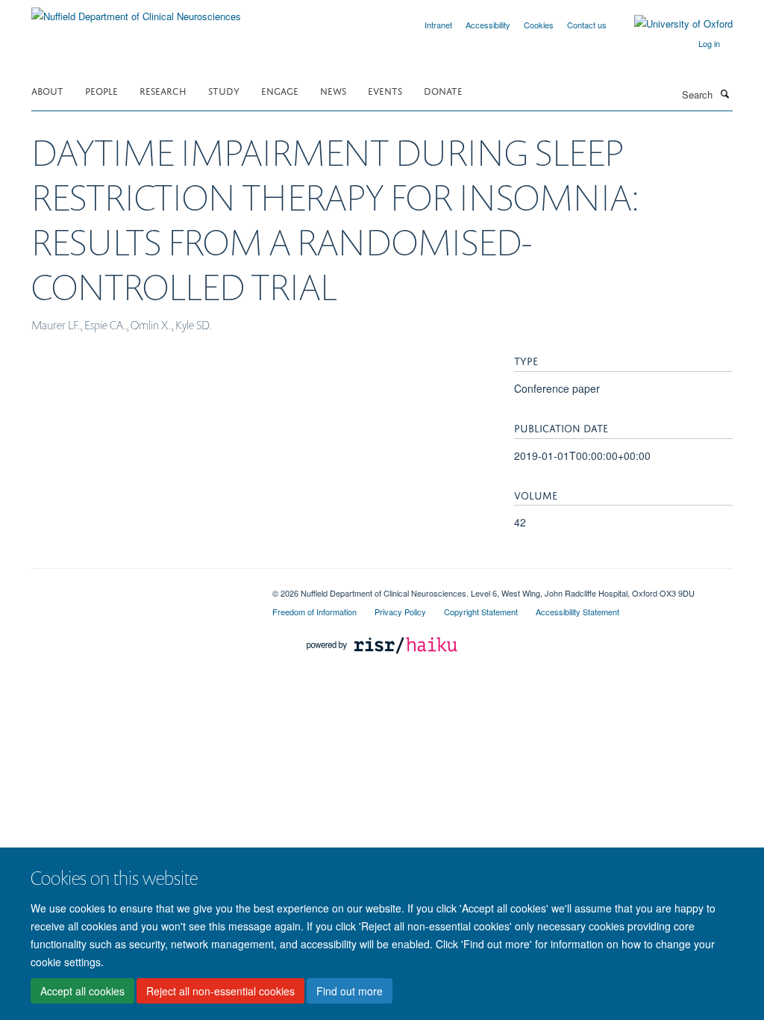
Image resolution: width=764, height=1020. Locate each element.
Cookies (539, 25)
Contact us (587, 25)
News (333, 90)
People (101, 90)
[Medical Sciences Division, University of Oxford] (140, 587)
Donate (443, 90)
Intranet (438, 25)
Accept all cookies (82, 990)
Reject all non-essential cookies (220, 990)
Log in (709, 43)
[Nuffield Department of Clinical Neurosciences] (136, 11)
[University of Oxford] (672, 24)
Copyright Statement (481, 612)
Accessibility (488, 25)
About (47, 90)
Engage (279, 90)
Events (385, 90)
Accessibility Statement (577, 612)
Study (223, 90)
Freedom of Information (314, 612)
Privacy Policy (400, 612)
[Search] (724, 93)
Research (163, 90)
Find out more (349, 990)
